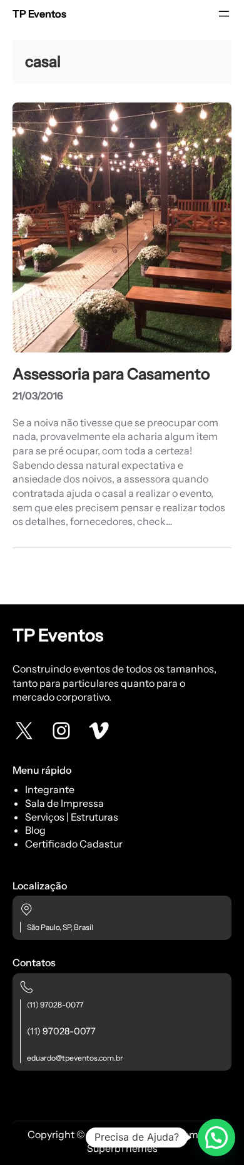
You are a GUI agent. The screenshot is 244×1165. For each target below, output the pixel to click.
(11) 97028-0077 (55, 1004)
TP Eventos (39, 14)
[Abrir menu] (223, 13)
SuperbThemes (122, 1148)
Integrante (49, 789)
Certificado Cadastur (74, 844)
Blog (35, 830)
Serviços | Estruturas (71, 817)
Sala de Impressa (64, 803)
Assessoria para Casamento (111, 374)
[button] (216, 1137)
